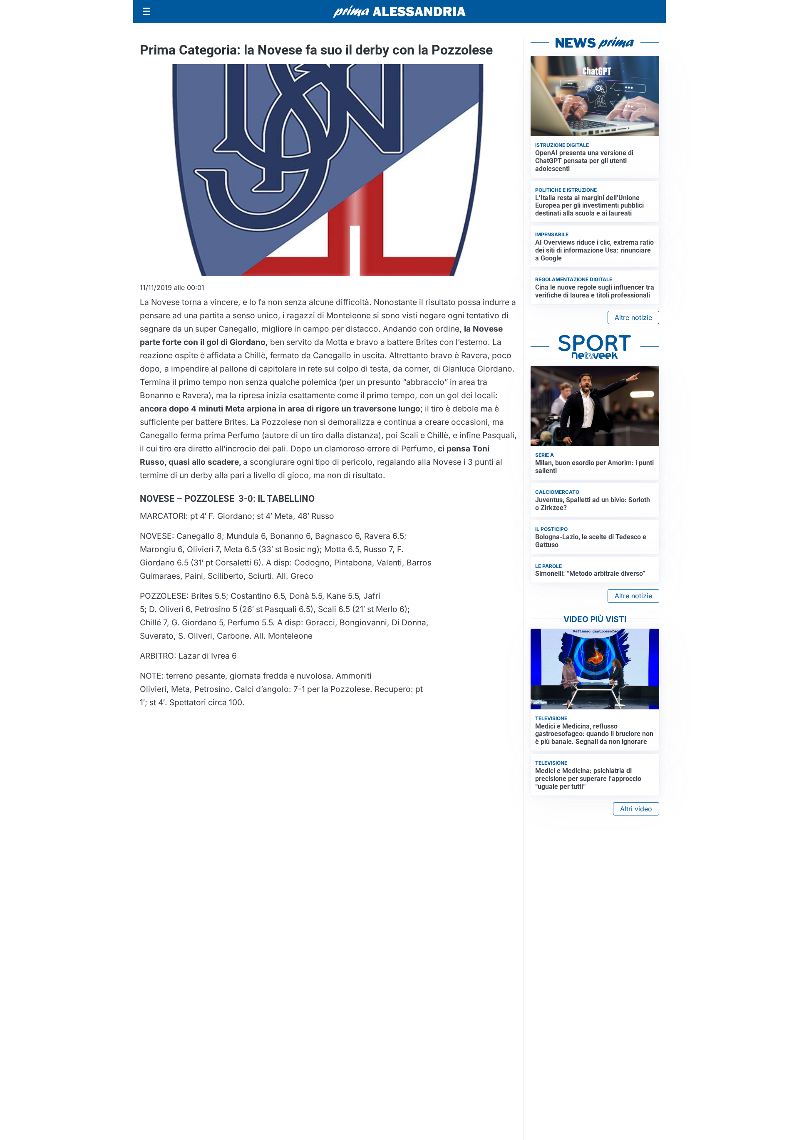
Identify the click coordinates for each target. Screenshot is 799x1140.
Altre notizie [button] (633, 317)
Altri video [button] (636, 809)
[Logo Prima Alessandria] (399, 11)
